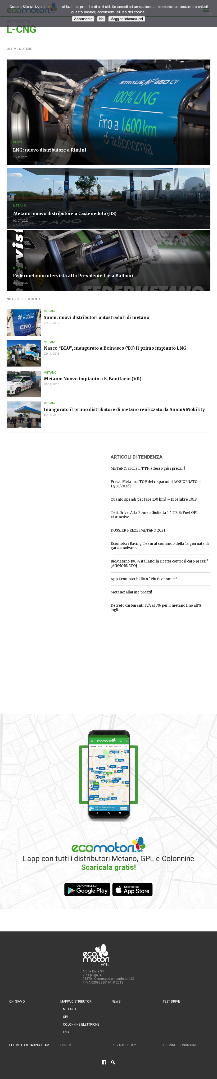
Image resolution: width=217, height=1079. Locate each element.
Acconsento (83, 19)
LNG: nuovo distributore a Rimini (49, 150)
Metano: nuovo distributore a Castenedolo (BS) (64, 213)
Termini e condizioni (179, 1045)
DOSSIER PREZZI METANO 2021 (138, 530)
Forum (65, 1045)
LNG (66, 1032)
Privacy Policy (124, 1045)
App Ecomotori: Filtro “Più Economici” (144, 579)
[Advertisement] (46, 482)
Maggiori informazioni (126, 19)
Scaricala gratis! (108, 867)
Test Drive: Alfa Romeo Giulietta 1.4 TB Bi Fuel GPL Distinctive (154, 514)
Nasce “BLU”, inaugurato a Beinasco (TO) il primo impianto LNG (115, 348)
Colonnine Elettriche (81, 1024)
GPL (66, 1017)
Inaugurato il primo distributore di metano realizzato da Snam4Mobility (124, 409)
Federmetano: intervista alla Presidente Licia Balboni (73, 275)
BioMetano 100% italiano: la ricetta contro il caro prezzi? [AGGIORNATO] (159, 563)
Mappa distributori (76, 1001)
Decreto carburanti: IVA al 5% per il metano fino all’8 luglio (156, 607)
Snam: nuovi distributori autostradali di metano (96, 317)
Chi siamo (17, 1001)
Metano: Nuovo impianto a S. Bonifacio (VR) (92, 378)
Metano (19, 206)
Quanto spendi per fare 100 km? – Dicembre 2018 (154, 499)
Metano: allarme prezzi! (131, 592)
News (17, 142)
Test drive (171, 1001)
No (101, 19)
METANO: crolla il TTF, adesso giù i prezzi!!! (148, 468)
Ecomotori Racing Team (29, 1045)
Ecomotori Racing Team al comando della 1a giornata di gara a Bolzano (160, 545)
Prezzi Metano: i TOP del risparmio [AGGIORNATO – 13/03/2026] (156, 483)
